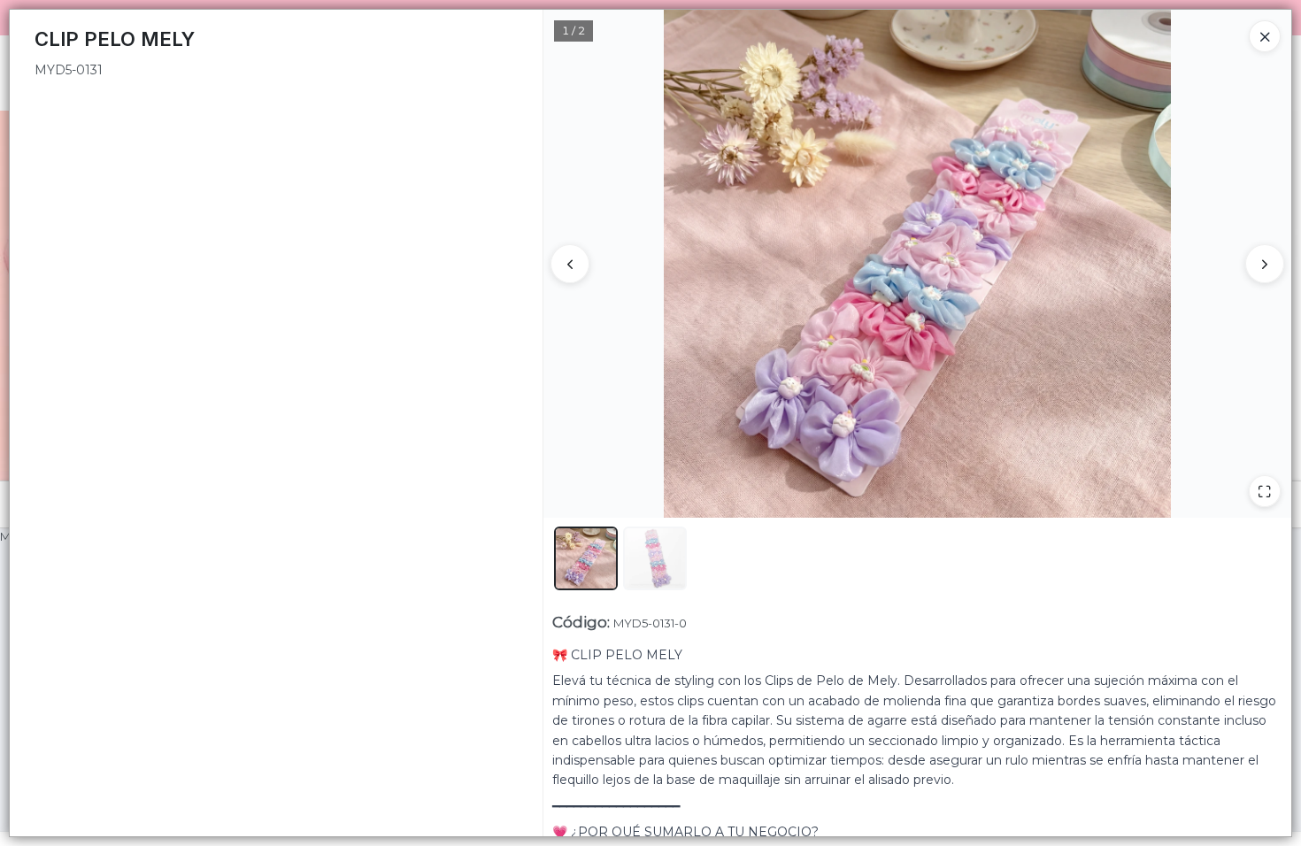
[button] (586, 558)
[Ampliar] (1265, 491)
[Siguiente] (1264, 263)
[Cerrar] (1265, 36)
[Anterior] (569, 263)
